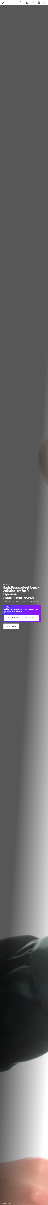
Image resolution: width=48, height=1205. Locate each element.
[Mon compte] (39, 2)
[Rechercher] (21, 2)
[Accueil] (3, 2)
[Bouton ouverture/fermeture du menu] (44, 2)
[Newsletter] (33, 2)
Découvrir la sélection (20, 618)
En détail (11, 626)
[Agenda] (27, 2)
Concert (7, 584)
